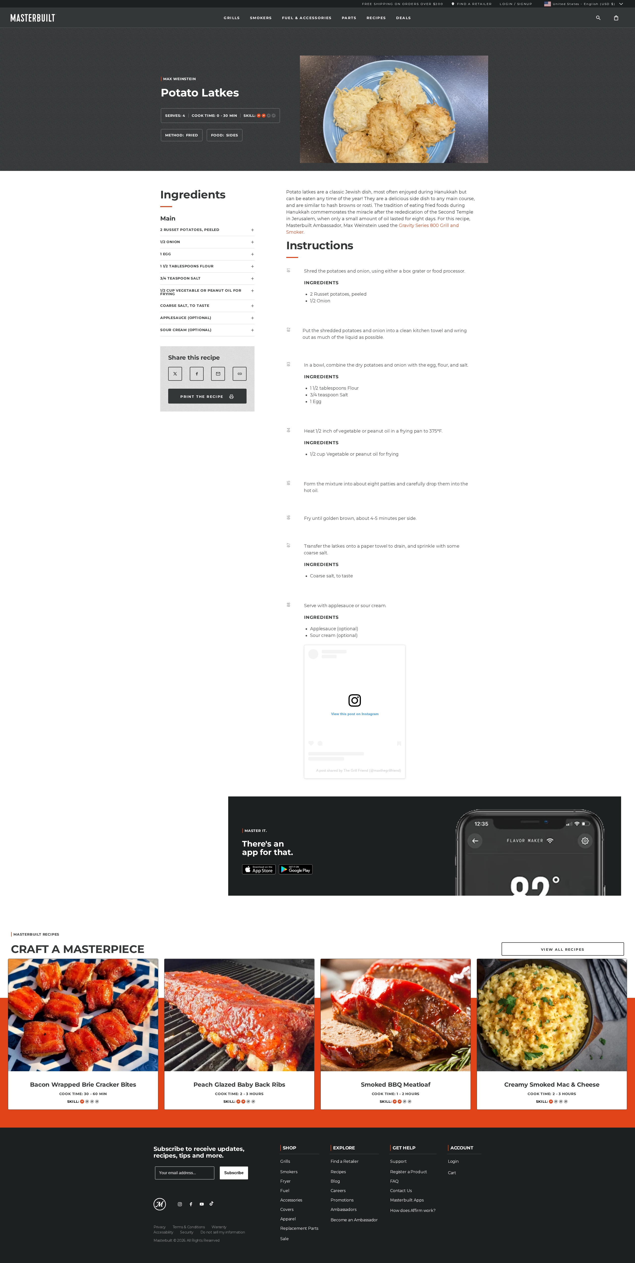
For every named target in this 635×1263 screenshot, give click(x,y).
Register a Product (408, 1171)
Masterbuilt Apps (406, 1200)
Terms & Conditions (189, 1227)
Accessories (291, 1200)
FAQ (394, 1181)
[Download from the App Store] (296, 869)
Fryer (285, 1181)
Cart (452, 1172)
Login (453, 1161)
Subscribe (234, 1173)
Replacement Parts (299, 1228)
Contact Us (401, 1190)
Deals (403, 18)
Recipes (376, 18)
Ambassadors (343, 1209)
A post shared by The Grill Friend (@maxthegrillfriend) (358, 770)
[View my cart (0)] (616, 18)
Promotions (342, 1200)
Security (187, 1232)
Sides (232, 135)
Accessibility (164, 1232)
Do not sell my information (222, 1232)
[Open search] (598, 18)
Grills (232, 18)
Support (398, 1161)
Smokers (261, 18)
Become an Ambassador (354, 1220)
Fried (192, 135)
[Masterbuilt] (38, 18)
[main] (317, 576)
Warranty (219, 1227)
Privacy (160, 1227)
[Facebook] (191, 1204)
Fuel (284, 1190)
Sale (284, 1238)
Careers (338, 1190)
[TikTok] (213, 1204)
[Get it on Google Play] (259, 869)
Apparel (288, 1219)
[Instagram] (180, 1204)
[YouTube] (202, 1204)
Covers (286, 1209)
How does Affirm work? (413, 1210)
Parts (349, 18)
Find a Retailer (345, 1161)
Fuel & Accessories (307, 18)
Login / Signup (516, 4)
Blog (335, 1181)
